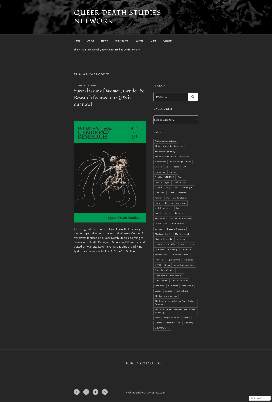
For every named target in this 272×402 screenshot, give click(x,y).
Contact (167, 40)
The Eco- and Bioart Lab (166, 296)
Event (171, 193)
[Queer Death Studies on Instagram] (86, 392)
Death (180, 177)
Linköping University (176, 229)
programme (174, 260)
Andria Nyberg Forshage (165, 151)
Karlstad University (163, 213)
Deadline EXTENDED (164, 177)
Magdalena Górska (163, 234)
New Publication (187, 244)
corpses (172, 172)
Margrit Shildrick (182, 234)
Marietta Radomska (163, 239)
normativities (161, 255)
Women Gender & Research (167, 323)
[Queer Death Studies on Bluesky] (105, 392)
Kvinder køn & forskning (181, 219)
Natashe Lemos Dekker (165, 244)
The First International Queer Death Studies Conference (105, 49)
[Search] (193, 97)
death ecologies (162, 182)
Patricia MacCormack (179, 255)
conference (160, 172)
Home (77, 40)
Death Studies (179, 182)
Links (153, 40)
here (133, 251)
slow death (173, 286)
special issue (187, 286)
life (165, 224)
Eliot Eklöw (160, 193)
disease (158, 187)
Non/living (172, 249)
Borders (158, 167)
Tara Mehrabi (182, 291)
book (188, 162)
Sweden (168, 291)
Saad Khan (159, 286)
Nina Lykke (159, 249)
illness (178, 208)
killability (179, 213)
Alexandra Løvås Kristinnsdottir (169, 146)
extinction (182, 193)
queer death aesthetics (184, 265)
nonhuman (186, 249)
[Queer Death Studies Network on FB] (95, 392)
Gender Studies (180, 198)
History (158, 203)
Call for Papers (172, 167)
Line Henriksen (177, 224)
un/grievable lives (171, 318)
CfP (184, 167)
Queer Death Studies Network (117, 17)
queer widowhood (179, 280)
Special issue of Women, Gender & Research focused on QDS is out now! (109, 98)
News (104, 40)
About (90, 40)
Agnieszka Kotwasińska (165, 141)
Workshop (189, 323)
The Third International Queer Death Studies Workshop (175, 311)
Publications (121, 40)
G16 (167, 198)
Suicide (158, 291)
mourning (180, 239)
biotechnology (176, 162)
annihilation (184, 157)
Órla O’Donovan (162, 328)
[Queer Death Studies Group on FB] (77, 392)
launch (158, 224)
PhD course (160, 260)
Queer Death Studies (164, 270)
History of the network (175, 203)
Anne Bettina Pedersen (165, 157)
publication (188, 260)
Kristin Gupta (161, 219)
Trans (157, 318)
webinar (186, 318)
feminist (158, 198)
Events (139, 40)
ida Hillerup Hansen (163, 208)
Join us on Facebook (144, 363)
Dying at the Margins (183, 187)
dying (167, 187)
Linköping (159, 229)
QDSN (158, 265)
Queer (167, 265)
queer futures (161, 280)
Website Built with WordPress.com (145, 392)
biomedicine (160, 162)
